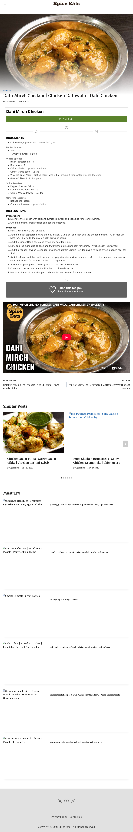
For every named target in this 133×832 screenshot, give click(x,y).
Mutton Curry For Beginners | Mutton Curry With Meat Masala (99, 384)
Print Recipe (68, 119)
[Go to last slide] (7, 444)
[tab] (61, 478)
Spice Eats (10, 102)
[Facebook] (66, 801)
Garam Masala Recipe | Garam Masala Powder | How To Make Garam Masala (84, 695)
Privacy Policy (59, 816)
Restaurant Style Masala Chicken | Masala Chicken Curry (75, 742)
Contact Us (76, 816)
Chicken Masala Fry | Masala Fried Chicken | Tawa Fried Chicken (31, 384)
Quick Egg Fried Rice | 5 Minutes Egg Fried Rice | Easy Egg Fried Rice (81, 504)
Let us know (64, 291)
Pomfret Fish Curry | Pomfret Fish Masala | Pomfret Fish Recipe (78, 552)
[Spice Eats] (66, 4)
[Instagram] (73, 801)
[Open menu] (5, 4)
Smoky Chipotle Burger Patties (63, 600)
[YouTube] (60, 801)
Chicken (7, 90)
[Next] (125, 444)
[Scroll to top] (126, 828)
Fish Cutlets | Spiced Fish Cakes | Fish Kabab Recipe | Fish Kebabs (79, 647)
